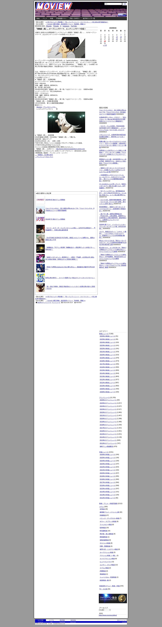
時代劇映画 (103, 531)
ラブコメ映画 (104, 568)
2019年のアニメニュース (108, 421)
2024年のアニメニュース (108, 406)
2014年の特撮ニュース (107, 491)
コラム (101, 506)
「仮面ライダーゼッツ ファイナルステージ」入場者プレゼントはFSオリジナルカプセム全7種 (112, 170)
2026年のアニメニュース (108, 400)
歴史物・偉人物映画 (106, 534)
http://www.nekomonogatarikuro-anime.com (70, 149)
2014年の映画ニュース (107, 373)
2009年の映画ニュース (107, 389)
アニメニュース (56, 302)
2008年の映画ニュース (107, 392)
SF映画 (102, 509)
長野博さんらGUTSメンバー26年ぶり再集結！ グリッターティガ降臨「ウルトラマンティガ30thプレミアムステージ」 (112, 152)
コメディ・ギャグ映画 (107, 565)
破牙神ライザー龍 (89, 18)
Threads (56, 26)
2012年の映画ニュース (107, 379)
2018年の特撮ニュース (107, 479)
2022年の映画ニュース (107, 348)
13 (117, 37)
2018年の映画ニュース (107, 361)
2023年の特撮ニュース (107, 464)
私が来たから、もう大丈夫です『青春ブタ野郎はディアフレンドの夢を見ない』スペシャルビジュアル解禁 (112, 249)
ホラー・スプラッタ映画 (108, 521)
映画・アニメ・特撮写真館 (108, 503)
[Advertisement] (51, 171)
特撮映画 (103, 515)
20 (117, 39)
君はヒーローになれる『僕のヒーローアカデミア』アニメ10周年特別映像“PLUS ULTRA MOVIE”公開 (112, 242)
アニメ (45, 18)
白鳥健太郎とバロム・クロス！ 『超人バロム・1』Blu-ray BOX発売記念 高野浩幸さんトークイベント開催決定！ (112, 119)
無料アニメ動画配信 (106, 446)
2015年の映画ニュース (107, 370)
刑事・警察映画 (105, 546)
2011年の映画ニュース (107, 382)
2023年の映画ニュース (107, 345)
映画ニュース (103, 334)
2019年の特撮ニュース (107, 476)
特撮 (51, 18)
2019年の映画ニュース (107, 358)
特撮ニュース (103, 452)
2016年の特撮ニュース (107, 485)
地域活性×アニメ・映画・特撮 (109, 586)
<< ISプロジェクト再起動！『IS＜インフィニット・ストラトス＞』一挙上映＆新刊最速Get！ (77, 22)
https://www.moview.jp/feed (108, 615)
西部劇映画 (103, 537)
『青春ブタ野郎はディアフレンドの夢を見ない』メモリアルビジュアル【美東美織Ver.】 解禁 (112, 265)
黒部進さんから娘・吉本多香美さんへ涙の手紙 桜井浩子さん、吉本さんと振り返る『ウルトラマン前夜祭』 (112, 161)
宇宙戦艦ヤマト (61, 18)
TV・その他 (103, 589)
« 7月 (105, 45)
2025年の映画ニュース (107, 339)
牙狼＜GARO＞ (75, 18)
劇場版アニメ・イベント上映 (109, 512)
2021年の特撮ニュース (107, 470)
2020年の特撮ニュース (107, 473)
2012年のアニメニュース (44, 302)
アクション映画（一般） (108, 555)
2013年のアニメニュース (108, 440)
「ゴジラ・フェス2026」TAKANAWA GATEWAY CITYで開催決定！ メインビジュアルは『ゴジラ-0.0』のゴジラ (112, 128)
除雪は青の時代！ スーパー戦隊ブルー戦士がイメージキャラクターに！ (70, 278)
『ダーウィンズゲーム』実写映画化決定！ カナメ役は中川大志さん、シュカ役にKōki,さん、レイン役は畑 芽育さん (112, 193)
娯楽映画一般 (104, 580)
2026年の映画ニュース (107, 336)
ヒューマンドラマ (106, 562)
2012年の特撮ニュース (107, 498)
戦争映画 (103, 527)
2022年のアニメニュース (108, 412)
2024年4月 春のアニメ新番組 (55, 199)
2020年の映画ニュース (107, 355)
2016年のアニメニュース (108, 431)
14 (121, 37)
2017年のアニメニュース (108, 428)
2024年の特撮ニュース (107, 461)
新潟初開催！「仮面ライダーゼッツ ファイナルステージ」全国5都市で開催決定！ (112, 209)
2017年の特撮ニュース (107, 482)
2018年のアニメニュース (108, 425)
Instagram (66, 26)
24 (105, 41)
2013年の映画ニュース (107, 376)
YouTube (74, 26)
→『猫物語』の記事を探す (44, 155)
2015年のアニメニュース (108, 434)
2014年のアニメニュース (108, 437)
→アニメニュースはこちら (44, 157)
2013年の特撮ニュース (107, 495)
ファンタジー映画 (106, 524)
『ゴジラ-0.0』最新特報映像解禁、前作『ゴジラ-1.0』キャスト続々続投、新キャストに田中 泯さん (112, 202)
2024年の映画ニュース (107, 342)
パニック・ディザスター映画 (109, 518)
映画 (38, 18)
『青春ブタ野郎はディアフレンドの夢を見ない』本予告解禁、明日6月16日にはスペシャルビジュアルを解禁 (112, 256)
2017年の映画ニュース (107, 364)
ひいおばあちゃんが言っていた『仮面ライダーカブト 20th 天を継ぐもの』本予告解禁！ (112, 186)
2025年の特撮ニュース (107, 457)
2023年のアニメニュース (108, 409)
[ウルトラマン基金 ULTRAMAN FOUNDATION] (113, 604)
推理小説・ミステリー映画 (109, 549)
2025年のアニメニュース (108, 403)
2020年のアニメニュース (108, 418)
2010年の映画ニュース (107, 386)
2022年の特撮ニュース (107, 467)
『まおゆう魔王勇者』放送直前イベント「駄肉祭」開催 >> (66, 24)
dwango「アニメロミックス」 (47, 107)
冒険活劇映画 (104, 540)
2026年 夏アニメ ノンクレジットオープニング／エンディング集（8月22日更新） (112, 226)
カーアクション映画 (106, 552)
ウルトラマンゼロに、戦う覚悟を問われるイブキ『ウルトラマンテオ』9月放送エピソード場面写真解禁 (112, 112)
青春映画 (103, 574)
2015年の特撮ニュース (107, 488)
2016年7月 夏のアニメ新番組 (55, 219)
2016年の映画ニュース (107, 367)
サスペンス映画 (105, 543)
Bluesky (49, 26)
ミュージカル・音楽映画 (108, 577)
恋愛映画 (103, 571)
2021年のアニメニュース (108, 415)
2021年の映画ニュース (107, 351)
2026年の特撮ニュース (107, 454)
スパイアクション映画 (107, 558)
